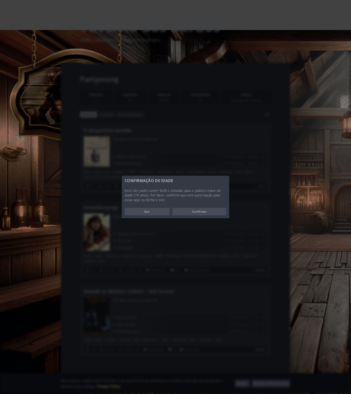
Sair (147, 212)
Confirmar (199, 212)
